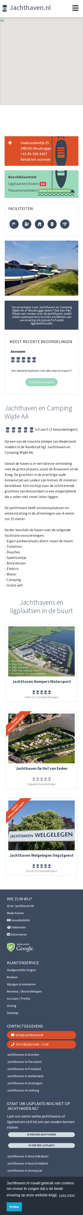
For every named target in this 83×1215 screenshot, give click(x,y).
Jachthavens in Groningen (24, 1083)
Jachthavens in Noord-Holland (27, 1163)
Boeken (12, 977)
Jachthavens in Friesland (24, 1069)
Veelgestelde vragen (21, 970)
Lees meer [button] (67, 1195)
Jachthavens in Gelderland (25, 1076)
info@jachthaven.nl (29, 1035)
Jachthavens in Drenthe (23, 1054)
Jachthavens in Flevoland (24, 1062)
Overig (11, 1006)
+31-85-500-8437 (34, 153)
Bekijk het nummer (36, 159)
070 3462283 (31, 1044)
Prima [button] (14, 1207)
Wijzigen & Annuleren (21, 984)
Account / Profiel (18, 998)
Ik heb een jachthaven (41, 1134)
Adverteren (18, 934)
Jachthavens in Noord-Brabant (27, 1156)
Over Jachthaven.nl (20, 906)
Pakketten (18, 927)
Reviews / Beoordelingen (24, 991)
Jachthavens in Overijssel (24, 1170)
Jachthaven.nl (29, 7)
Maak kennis (15, 913)
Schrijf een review (41, 382)
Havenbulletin (20, 920)
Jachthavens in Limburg (23, 1090)
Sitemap (12, 1013)
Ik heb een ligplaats (41, 1145)
